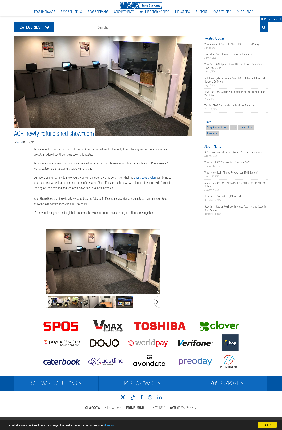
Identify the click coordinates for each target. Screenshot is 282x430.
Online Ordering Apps (154, 11)
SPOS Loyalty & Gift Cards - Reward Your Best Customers (233, 152)
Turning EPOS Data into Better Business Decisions (229, 105)
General (19, 142)
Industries (182, 11)
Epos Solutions (71, 11)
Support (201, 11)
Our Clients (245, 11)
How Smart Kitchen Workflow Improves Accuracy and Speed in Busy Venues (235, 208)
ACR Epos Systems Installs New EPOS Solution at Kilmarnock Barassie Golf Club (234, 80)
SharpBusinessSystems (217, 127)
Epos (234, 127)
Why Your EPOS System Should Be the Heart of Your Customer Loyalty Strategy (235, 66)
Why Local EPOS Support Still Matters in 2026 (227, 162)
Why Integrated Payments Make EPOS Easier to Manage (232, 44)
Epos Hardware (44, 11)
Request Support (271, 19)
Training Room (246, 127)
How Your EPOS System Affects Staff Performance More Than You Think (234, 93)
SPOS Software (98, 11)
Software (54, 383)
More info (109, 425)
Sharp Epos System (145, 177)
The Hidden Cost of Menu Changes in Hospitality (228, 54)
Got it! (267, 425)
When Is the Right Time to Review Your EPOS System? (231, 173)
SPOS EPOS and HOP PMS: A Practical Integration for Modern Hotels (234, 184)
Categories (35, 27)
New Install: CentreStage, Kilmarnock (222, 196)
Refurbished (212, 133)
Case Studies (222, 11)
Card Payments (124, 11)
